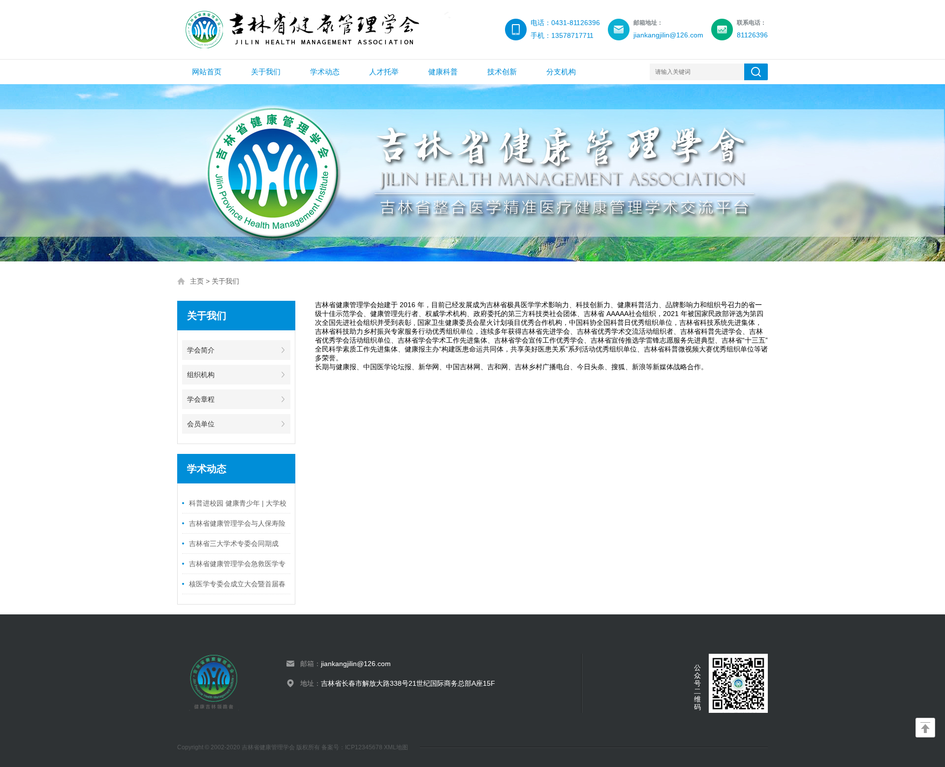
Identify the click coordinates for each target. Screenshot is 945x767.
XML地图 (396, 747)
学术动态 (325, 71)
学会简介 (201, 350)
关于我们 (266, 71)
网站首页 (206, 71)
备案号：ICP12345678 (352, 747)
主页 (197, 281)
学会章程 (201, 399)
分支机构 (561, 71)
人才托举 (384, 71)
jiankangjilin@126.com (356, 664)
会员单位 (201, 424)
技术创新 (502, 71)
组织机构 (201, 375)
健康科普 (443, 71)
